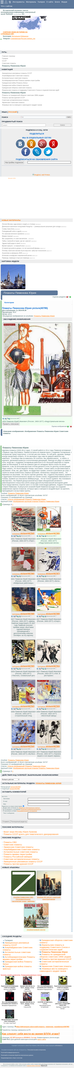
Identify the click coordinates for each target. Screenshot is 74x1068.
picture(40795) (49, 746)
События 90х (27, 991)
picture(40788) (23, 614)
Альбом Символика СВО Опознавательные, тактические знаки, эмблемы (23, 899)
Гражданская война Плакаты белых (15, 83)
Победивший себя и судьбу (14, 231)
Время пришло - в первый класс (16, 246)
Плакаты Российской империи (18, 857)
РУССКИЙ (12, 112)
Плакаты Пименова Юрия (14, 93)
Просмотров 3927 (51, 708)
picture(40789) (49, 614)
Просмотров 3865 (51, 576)
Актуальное (16, 36)
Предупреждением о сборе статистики (11, 1058)
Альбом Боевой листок (36, 930)
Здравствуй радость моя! (14, 243)
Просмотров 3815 (25, 576)
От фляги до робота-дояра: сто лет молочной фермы (23, 248)
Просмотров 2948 (25, 668)
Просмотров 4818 (25, 749)
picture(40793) (49, 706)
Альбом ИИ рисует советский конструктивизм (48, 898)
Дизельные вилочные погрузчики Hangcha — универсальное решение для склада (34, 226)
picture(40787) (49, 573)
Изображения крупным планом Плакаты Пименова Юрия (36, 501)
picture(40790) (23, 666)
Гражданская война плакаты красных (15, 85)
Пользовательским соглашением (37, 1050)
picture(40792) (23, 706)
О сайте (49, 2)
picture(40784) (23, 533)
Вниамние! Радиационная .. (45, 989)
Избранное (24, 36)
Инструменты (18, 2)
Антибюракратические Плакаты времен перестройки (21, 80)
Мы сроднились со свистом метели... (18, 238)
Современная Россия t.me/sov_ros (23, 38)
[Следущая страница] (72, 632)
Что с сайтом (6, 6)
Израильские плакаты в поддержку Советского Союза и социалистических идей (30, 90)
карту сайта (42, 1039)
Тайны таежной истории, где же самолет (19, 241)
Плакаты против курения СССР (13, 97)
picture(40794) (23, 746)
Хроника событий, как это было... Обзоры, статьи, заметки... (27, 987)
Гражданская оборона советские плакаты (17, 88)
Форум (64, 2)
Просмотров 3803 (51, 536)
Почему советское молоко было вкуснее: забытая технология (27, 250)
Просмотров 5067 (51, 668)
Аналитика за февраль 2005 (15, 253)
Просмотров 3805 (14, 418)
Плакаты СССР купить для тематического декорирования (31, 834)
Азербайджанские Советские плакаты (15, 75)
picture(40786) (23, 573)
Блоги (57, 2)
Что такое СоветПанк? (9, 1023)
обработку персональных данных (29, 808)
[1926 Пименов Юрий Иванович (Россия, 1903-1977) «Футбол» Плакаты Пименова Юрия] (23, 744)
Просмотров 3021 (51, 616)
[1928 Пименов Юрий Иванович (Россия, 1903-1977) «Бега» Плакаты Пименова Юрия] (49, 571)
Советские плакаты (13, 844)
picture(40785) (49, 533)
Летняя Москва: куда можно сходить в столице (21, 224)
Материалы (31, 2)
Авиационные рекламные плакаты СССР (17, 73)
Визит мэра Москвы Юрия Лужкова (20, 832)
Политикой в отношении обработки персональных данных (17, 1055)
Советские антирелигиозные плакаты (15, 100)
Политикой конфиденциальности (10, 1052)
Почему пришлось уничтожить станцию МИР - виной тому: (63, 1003)
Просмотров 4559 (25, 536)
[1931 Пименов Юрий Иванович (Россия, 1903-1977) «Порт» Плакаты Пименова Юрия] (23, 531)
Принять (43, 1065)
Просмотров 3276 (25, 708)
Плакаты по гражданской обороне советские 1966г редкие (23, 95)
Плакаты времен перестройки (18, 854)
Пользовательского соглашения (27, 811)
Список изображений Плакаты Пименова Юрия (27, 499)
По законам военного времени (16, 234)
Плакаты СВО (10, 842)
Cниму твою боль (11, 229)
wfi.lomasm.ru (58, 1045)
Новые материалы (11, 220)
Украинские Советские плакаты (13, 102)
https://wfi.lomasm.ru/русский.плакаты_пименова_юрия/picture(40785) (42, 1027)
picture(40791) (49, 666)
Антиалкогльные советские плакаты (15, 78)
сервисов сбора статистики (33, 1065)
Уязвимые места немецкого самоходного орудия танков (22, 105)
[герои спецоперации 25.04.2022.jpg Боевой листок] (36, 927)
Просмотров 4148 (25, 616)
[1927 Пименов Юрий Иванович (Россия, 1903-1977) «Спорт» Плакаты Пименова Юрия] (49, 611)
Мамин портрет (10, 236)
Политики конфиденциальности (31, 809)
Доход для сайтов (12, 178)
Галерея (41, 2)
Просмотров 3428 (51, 749)
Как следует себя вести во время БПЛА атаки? (31, 1033)
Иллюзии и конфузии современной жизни (19, 255)
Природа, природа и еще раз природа (18, 258)
